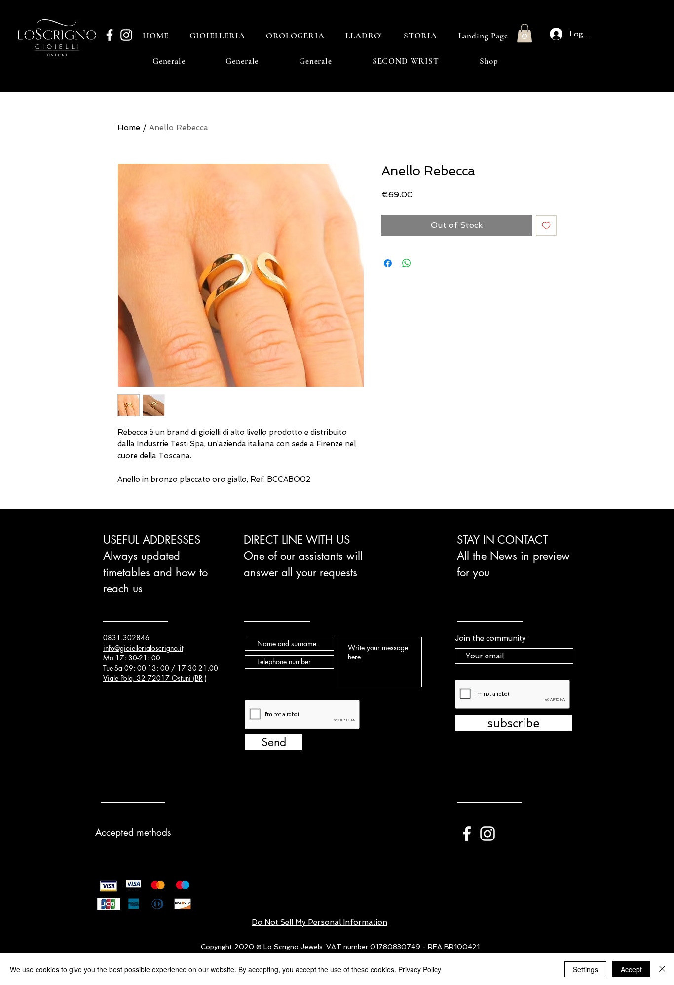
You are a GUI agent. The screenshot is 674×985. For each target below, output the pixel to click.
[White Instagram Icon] (126, 35)
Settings (585, 969)
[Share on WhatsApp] (406, 263)
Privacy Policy (419, 969)
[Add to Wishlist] (546, 225)
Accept (631, 969)
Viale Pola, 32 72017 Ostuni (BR (153, 678)
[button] (524, 33)
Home (128, 127)
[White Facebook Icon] (109, 35)
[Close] (662, 969)
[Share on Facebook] (388, 263)
